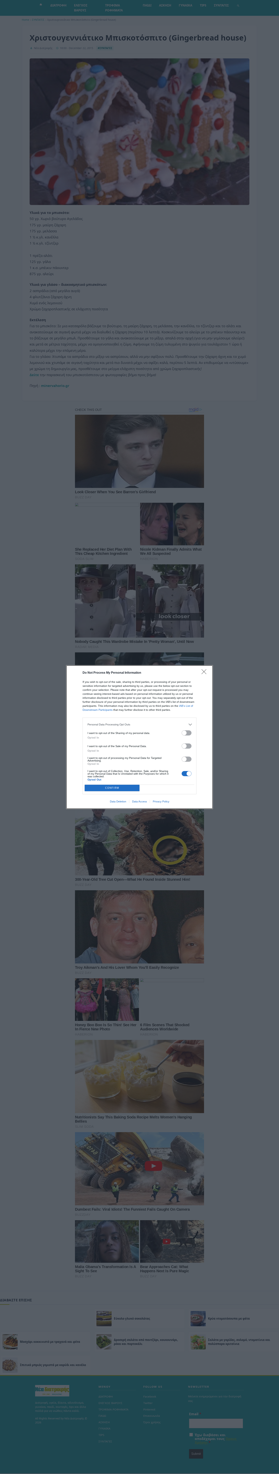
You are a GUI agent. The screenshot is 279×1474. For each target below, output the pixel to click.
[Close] (205, 673)
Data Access (139, 801)
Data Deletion (118, 801)
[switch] (187, 732)
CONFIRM (112, 787)
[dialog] (139, 737)
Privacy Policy (161, 801)
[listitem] (139, 725)
